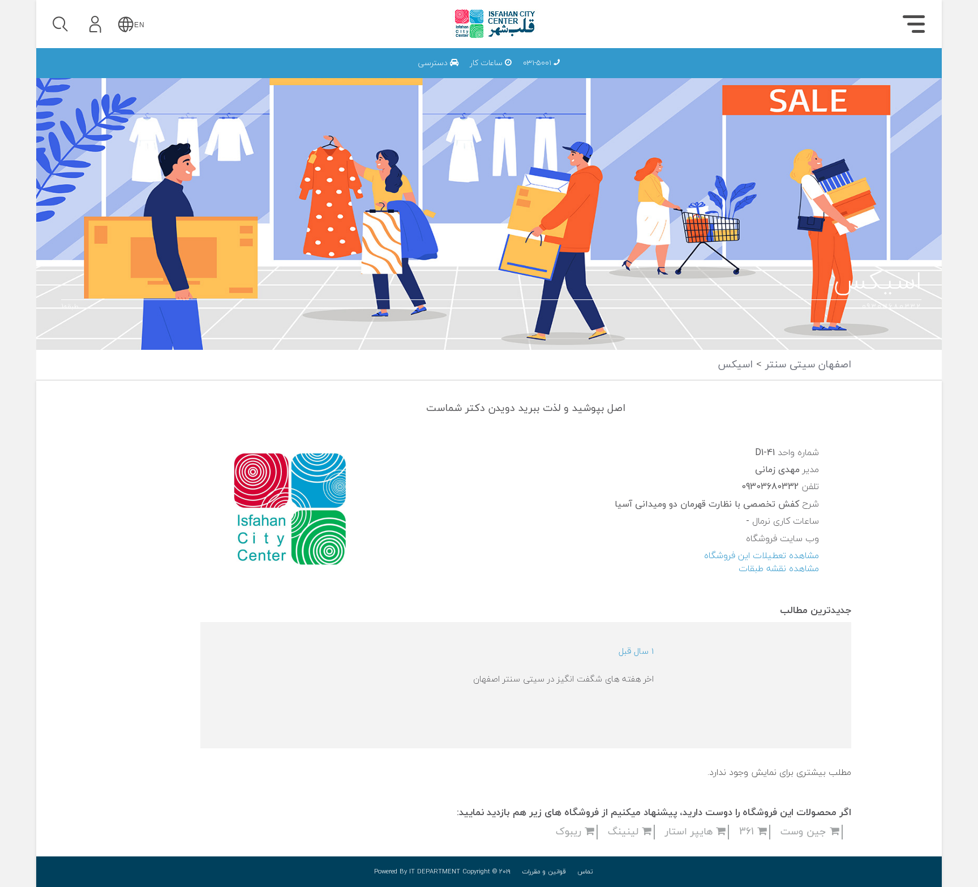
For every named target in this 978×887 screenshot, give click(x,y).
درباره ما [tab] (863, 77)
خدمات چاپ (640, 74)
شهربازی (769, 74)
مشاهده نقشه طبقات (779, 569)
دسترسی (434, 63)
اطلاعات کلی (760, 74)
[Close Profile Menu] (59, 60)
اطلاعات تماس (756, 74)
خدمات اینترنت (754, 74)
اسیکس (735, 365)
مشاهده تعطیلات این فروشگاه (761, 556)
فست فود (766, 74)
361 (748, 832)
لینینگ (625, 832)
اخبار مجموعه (758, 74)
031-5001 (538, 63)
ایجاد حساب (126, 172)
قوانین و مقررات (544, 871)
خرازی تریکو (665, 74)
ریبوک (570, 832)
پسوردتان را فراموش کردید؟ (159, 119)
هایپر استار (690, 832)
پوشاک (772, 74)
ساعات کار (487, 63)
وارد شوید (126, 89)
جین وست (805, 832)
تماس (585, 871)
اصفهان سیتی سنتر (806, 365)
